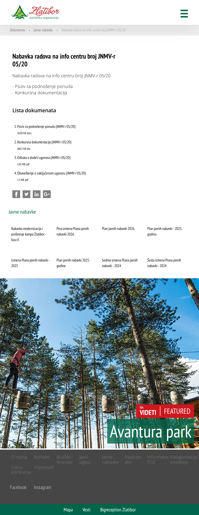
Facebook (18, 487)
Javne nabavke (43, 30)
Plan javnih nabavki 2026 (118, 228)
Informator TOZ (158, 459)
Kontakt (41, 457)
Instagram (42, 487)
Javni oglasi (85, 459)
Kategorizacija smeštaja (183, 459)
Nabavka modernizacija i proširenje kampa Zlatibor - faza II (28, 234)
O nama (19, 457)
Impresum (44, 467)
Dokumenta (17, 30)
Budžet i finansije (65, 459)
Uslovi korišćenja (21, 469)
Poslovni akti (133, 459)
